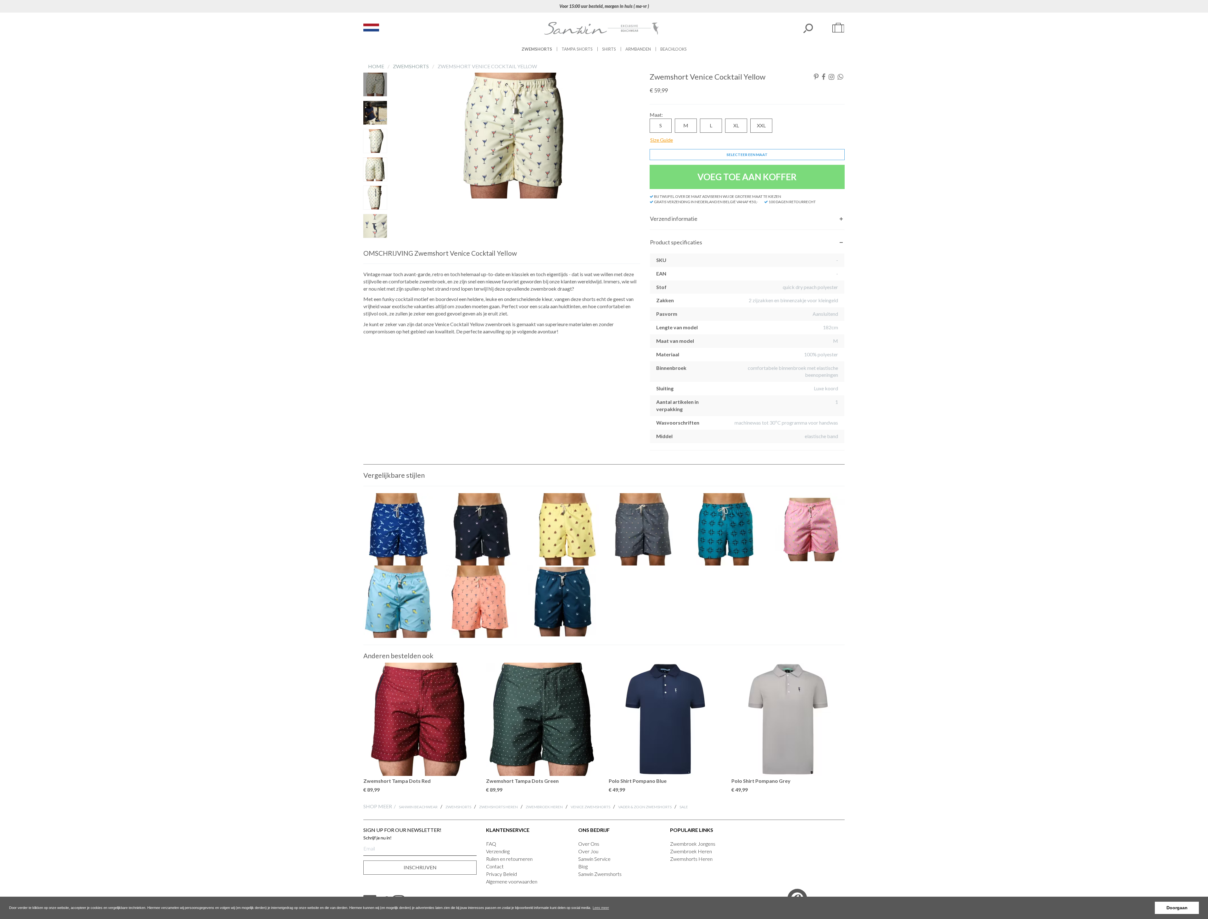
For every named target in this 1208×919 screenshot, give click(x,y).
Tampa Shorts (577, 49)
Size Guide (661, 140)
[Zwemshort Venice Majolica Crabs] (563, 601)
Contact (495, 866)
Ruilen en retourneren (509, 859)
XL (736, 125)
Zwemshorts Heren (498, 807)
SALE (684, 807)
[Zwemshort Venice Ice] (808, 529)
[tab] (747, 219)
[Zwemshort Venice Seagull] (399, 529)
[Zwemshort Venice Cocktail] (481, 601)
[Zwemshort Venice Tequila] (399, 601)
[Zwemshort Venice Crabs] (481, 529)
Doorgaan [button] (1177, 907)
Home (376, 66)
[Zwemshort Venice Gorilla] (563, 529)
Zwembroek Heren (544, 807)
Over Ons (588, 844)
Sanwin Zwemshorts (600, 874)
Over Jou (588, 851)
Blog (583, 866)
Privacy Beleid (501, 874)
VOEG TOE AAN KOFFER (747, 176)
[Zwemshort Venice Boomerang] (727, 529)
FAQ (491, 844)
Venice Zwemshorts (590, 807)
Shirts (609, 49)
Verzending (498, 851)
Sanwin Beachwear (418, 807)
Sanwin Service (594, 859)
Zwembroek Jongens (692, 844)
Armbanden (638, 49)
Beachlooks (673, 49)
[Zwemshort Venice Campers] (645, 529)
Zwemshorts (537, 49)
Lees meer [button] (601, 908)
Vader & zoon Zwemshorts (645, 807)
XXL (761, 125)
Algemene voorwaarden (511, 881)
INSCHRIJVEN (420, 867)
